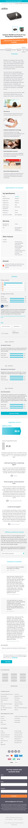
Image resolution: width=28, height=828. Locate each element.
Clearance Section (18, 702)
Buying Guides (4, 696)
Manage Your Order (18, 696)
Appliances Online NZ (5, 734)
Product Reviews (4, 700)
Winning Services (18, 742)
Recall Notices (17, 722)
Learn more (11, 455)
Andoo (2, 731)
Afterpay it (3, 705)
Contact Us (16, 694)
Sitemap (16, 709)
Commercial (3, 720)
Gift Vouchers (17, 698)
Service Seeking (17, 731)
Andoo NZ (3, 732)
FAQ (1, 702)
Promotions (16, 700)
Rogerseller (3, 744)
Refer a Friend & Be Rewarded (20, 707)
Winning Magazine (18, 740)
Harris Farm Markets (5, 736)
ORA (2, 742)
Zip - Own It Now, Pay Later (6, 707)
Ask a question (4, 645)
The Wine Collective (18, 732)
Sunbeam (17, 196)
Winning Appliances (18, 736)
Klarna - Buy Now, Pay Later (6, 704)
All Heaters (13, 3)
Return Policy (24, 716)
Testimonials (3, 724)
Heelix (2, 738)
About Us (3, 716)
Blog (2, 722)
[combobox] (19, 333)
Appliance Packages (18, 704)
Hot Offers (16, 705)
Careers (2, 718)
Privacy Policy (17, 718)
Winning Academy (18, 734)
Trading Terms (17, 716)
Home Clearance (4, 740)
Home (2, 3)
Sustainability (17, 720)
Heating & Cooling (7, 3)
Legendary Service (9, 694)
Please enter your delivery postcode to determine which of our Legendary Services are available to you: (13, 548)
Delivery (2, 694)
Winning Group (17, 738)
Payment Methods (4, 698)
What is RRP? (3, 709)
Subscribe (14, 796)
